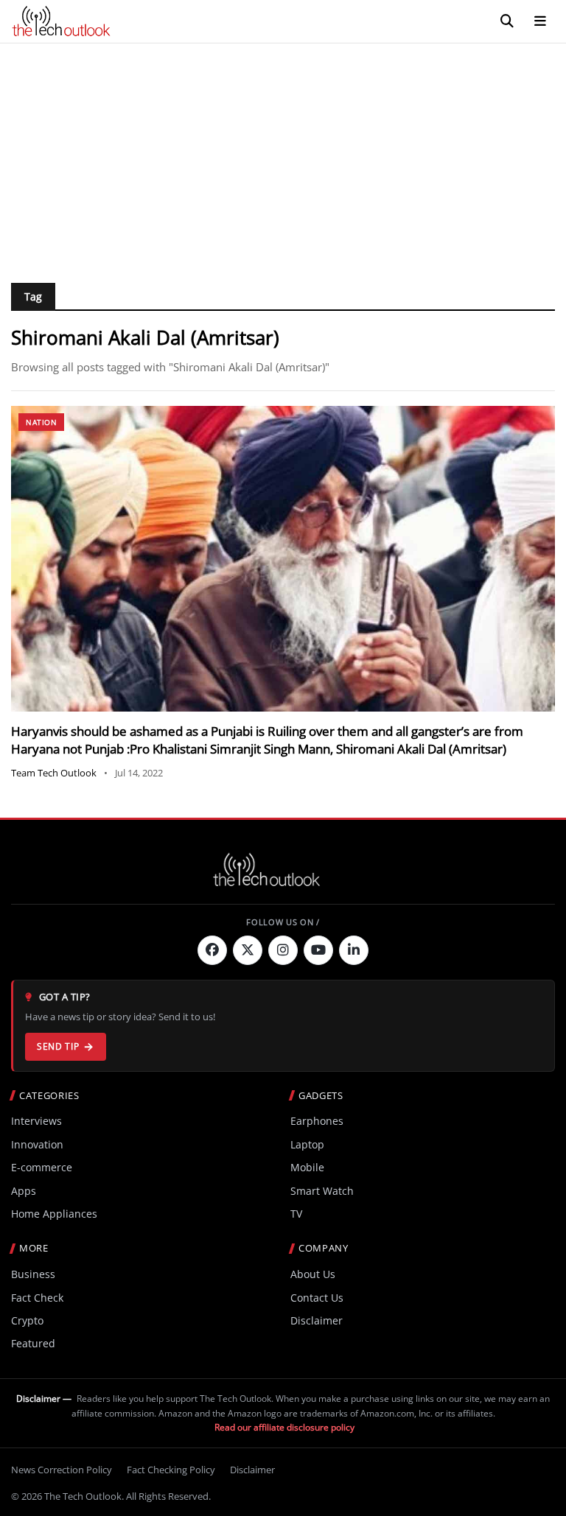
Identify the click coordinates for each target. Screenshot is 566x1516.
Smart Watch (322, 1191)
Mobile (307, 1167)
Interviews (36, 1121)
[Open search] (507, 21)
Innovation (37, 1144)
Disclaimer (316, 1320)
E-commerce (41, 1167)
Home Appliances (54, 1214)
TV (296, 1214)
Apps (23, 1191)
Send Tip (58, 1046)
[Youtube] (318, 950)
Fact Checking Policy (171, 1469)
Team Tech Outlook (54, 772)
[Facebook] (212, 950)
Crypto (27, 1320)
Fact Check (37, 1298)
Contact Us (316, 1298)
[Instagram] (283, 950)
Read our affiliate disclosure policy (284, 1427)
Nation (41, 422)
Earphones (316, 1121)
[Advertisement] (283, 154)
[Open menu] (540, 21)
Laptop (307, 1144)
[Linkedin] (353, 950)
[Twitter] (247, 950)
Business (33, 1274)
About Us (312, 1274)
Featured (33, 1343)
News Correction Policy (61, 1469)
